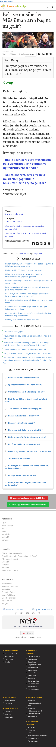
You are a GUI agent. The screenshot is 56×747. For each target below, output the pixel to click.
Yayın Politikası (8, 595)
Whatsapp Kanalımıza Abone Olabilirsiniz (29, 504)
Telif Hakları (7, 601)
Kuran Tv (8, 714)
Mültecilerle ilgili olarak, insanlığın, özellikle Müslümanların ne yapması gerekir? (23, 275)
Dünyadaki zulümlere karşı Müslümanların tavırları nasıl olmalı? (29, 301)
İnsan (4, 528)
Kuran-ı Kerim (9, 656)
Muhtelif (5, 537)
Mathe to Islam (32, 686)
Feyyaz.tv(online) (33, 738)
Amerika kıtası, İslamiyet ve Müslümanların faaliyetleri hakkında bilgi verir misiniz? (28, 314)
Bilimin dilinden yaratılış (12, 553)
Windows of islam (33, 684)
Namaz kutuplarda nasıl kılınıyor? (23, 416)
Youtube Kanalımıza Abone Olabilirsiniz (29, 498)
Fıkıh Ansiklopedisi (10, 559)
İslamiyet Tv (9, 717)
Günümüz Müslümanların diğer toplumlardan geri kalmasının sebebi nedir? (26, 308)
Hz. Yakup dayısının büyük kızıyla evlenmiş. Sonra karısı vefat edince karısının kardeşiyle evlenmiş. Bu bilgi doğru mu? (27, 360)
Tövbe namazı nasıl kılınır (19, 458)
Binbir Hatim (9, 659)
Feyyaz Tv (8, 711)
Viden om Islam (33, 673)
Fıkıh (4, 523)
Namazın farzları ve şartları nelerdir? (24, 377)
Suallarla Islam (32, 662)
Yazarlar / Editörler (10, 586)
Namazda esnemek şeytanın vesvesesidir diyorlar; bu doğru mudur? (28, 282)
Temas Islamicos (33, 681)
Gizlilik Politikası (8, 598)
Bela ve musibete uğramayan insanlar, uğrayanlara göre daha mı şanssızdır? (27, 288)
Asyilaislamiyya (33, 667)
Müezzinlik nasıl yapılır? (14, 332)
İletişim (5, 603)
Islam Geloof (32, 675)
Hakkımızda (7, 584)
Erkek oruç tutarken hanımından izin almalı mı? (29, 451)
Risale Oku (8, 703)
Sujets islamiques (33, 689)
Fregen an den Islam (34, 664)
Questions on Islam (34, 656)
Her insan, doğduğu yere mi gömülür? (25, 430)
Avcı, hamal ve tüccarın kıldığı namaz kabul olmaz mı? (27, 353)
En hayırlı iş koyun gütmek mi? (22, 475)
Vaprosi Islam (32, 670)
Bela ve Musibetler (13, 221)
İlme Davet (8, 662)
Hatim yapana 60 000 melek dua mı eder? (27, 437)
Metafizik (6, 534)
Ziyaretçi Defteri (9, 592)
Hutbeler (5, 565)
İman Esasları (7, 526)
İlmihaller (6, 567)
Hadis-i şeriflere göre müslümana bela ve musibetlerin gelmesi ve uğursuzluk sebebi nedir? (27, 164)
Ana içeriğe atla (7, 1)
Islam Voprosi (32, 659)
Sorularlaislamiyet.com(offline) (37, 735)
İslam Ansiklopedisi (10, 570)
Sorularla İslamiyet (14, 214)
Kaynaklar (6, 589)
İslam (4, 531)
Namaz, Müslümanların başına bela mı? (22, 319)
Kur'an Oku (31, 727)
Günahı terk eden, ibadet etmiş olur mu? (26, 392)
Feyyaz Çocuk (33, 716)
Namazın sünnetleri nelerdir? (21, 423)
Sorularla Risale (10, 700)
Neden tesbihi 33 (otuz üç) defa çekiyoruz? (24, 270)
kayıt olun (38, 253)
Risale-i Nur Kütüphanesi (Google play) (34, 703)
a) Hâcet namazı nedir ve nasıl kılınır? (25, 385)
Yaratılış (5, 540)
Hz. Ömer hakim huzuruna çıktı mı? (24, 444)
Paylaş (31, 54)
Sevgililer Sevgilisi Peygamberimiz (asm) (19, 556)
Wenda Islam (32, 678)
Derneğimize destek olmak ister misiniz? (28, 627)
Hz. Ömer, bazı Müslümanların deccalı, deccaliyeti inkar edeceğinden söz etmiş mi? (27, 295)
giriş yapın (24, 253)
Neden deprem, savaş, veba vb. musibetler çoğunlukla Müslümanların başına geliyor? (24, 179)
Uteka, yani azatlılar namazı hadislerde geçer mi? (25, 349)
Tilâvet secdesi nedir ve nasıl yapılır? (25, 409)
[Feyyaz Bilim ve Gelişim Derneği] (28, 621)
